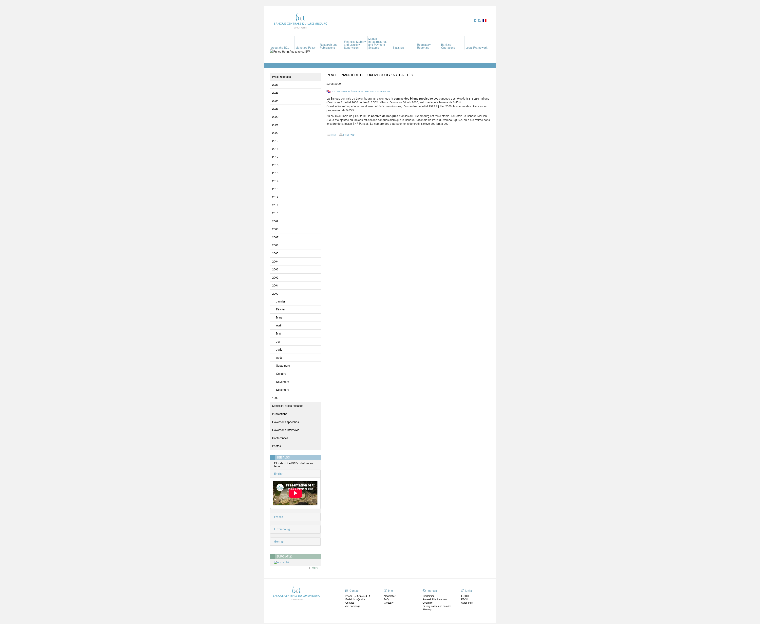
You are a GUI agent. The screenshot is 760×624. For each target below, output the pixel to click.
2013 (275, 189)
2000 (275, 293)
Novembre (282, 382)
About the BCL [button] (280, 47)
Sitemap (427, 609)
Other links (467, 602)
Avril (278, 325)
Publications (279, 414)
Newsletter (389, 595)
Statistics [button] (398, 47)
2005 (275, 253)
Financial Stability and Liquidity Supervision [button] (355, 44)
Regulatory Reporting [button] (424, 46)
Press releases (281, 77)
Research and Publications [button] (328, 46)
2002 (275, 277)
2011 (275, 205)
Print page (349, 135)
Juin (278, 341)
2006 (275, 245)
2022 (275, 117)
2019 (275, 141)
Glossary (388, 602)
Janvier (280, 301)
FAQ (386, 599)
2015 (275, 173)
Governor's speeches (285, 422)
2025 (275, 92)
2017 (275, 157)
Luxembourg (281, 529)
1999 (275, 398)
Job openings (352, 606)
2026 (275, 85)
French (278, 517)
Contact (349, 602)
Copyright (428, 602)
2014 (275, 181)
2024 (275, 101)
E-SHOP (465, 595)
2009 (275, 221)
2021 (275, 125)
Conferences (280, 438)
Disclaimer (428, 595)
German (278, 541)
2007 (275, 237)
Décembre (282, 390)
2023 (275, 108)
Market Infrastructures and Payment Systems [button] (377, 43)
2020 (275, 133)
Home (333, 135)
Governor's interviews (285, 430)
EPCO (464, 599)
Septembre (283, 365)
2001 (275, 285)
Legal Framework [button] (476, 47)
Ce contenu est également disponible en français (361, 91)
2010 (275, 213)
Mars (279, 317)
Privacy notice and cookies (437, 606)
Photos (276, 446)
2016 (275, 165)
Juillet (279, 349)
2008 (275, 229)
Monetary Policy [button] (305, 47)
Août (279, 358)
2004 (275, 261)
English (278, 474)
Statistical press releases (287, 406)
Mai (278, 333)
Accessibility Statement (435, 599)
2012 (275, 197)
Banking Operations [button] (448, 46)
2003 (275, 269)
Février (280, 309)
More (314, 568)
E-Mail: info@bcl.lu (355, 599)
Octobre (281, 374)
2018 (275, 149)
